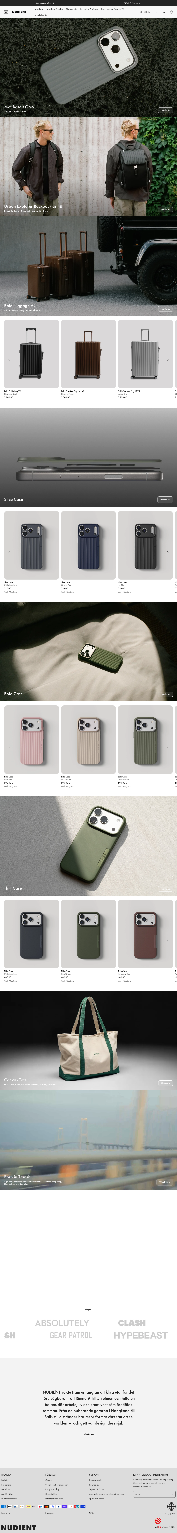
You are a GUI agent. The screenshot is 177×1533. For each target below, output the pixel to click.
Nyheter (5, 1480)
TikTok (92, 1513)
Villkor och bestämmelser (56, 1484)
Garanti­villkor (51, 1494)
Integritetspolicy (52, 1489)
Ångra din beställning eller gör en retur (106, 1494)
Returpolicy (94, 1484)
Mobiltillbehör (41, 14)
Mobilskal (39, 9)
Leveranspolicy (95, 1480)
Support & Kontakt (97, 1489)
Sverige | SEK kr (170, 1514)
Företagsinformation (54, 1498)
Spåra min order (96, 1498)
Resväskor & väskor (89, 9)
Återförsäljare (7, 1494)
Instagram (49, 1513)
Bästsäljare (6, 1484)
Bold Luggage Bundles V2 (112, 9)
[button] (6, 12)
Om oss (48, 1480)
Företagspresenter (9, 1498)
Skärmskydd (71, 9)
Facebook (5, 1513)
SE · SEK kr (145, 11)
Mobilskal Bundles (55, 9)
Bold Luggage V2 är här (45, 3)
